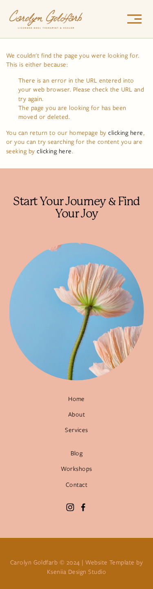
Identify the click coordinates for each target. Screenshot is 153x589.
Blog (77, 453)
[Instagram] (70, 507)
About (76, 414)
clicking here (125, 132)
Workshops (76, 468)
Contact (76, 484)
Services (76, 430)
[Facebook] (83, 507)
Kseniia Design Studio (76, 571)
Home (76, 398)
